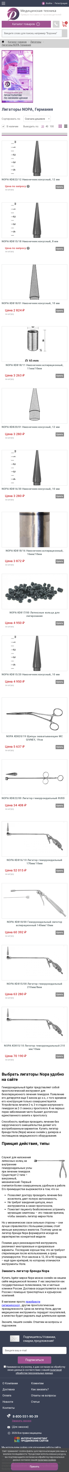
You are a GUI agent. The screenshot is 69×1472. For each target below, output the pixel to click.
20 (42, 126)
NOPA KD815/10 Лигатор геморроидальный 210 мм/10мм (34, 1047)
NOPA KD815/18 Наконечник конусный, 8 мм (30, 241)
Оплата (7, 1395)
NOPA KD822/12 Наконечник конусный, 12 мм (31, 179)
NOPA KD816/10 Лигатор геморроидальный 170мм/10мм (34, 862)
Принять (34, 1466)
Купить (59, 187)
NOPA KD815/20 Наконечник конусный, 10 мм (31, 674)
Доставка (9, 1389)
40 (47, 126)
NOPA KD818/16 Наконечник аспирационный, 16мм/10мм (34, 552)
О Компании (10, 1383)
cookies (24, 1447)
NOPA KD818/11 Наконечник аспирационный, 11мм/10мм (34, 367)
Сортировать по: (23, 118)
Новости (8, 1401)
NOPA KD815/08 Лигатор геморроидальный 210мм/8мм (34, 985)
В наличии (12, 126)
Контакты (9, 1407)
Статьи (35, 1401)
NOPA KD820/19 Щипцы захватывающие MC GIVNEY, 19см (34, 738)
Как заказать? (40, 1389)
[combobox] (37, 119)
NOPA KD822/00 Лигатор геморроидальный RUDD (33, 798)
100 (52, 126)
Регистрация (61, 3)
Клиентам (37, 1383)
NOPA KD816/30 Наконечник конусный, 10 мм (31, 488)
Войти (49, 3)
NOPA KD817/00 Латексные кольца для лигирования (34, 614)
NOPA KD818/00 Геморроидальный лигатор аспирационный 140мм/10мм (34, 923)
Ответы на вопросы (43, 1395)
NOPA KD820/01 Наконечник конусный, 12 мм (31, 427)
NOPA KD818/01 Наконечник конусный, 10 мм (31, 303)
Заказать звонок (21, 1420)
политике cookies (47, 1460)
